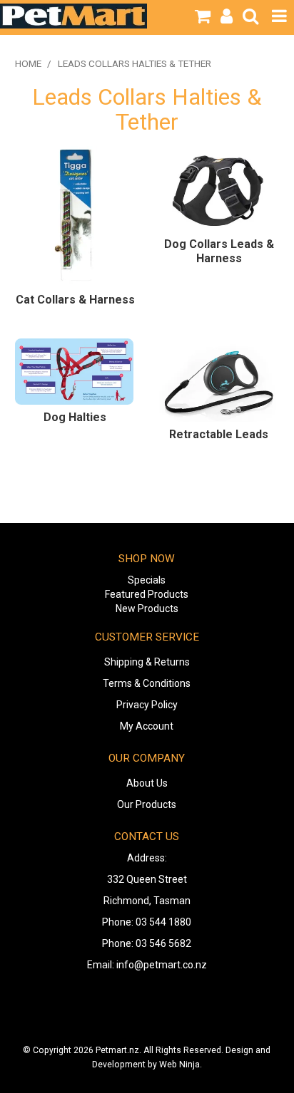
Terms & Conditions (147, 683)
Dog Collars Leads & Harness (219, 251)
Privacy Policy (147, 704)
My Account (146, 726)
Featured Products (146, 594)
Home (28, 63)
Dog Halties (75, 417)
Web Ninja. (180, 1064)
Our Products (146, 804)
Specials (147, 580)
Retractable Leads (218, 434)
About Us (147, 783)
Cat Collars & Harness (75, 299)
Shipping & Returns (147, 662)
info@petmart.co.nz (161, 964)
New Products (147, 608)
